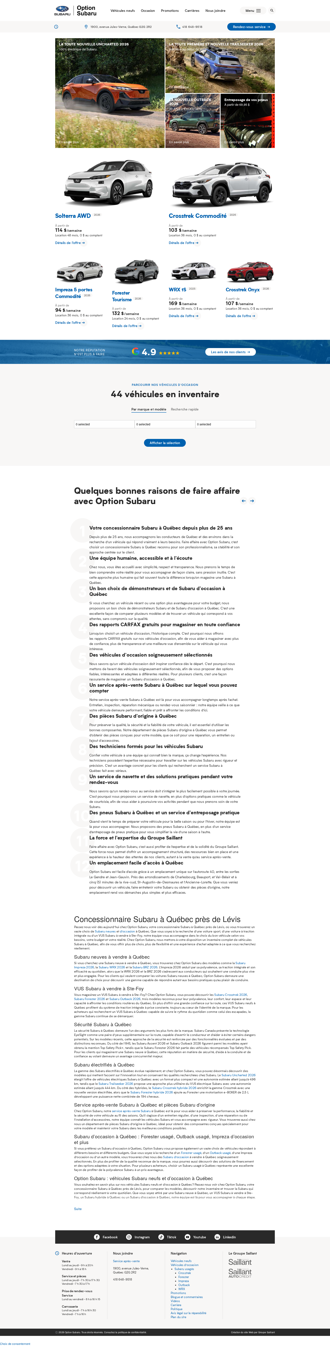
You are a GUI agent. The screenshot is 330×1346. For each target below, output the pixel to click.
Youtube (199, 1237)
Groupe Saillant (266, 1332)
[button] (156, 351)
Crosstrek (184, 1273)
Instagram (142, 1237)
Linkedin (229, 1237)
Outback (184, 1285)
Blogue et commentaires (187, 1297)
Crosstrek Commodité (198, 215)
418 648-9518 (192, 27)
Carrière (176, 1305)
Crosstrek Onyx (243, 289)
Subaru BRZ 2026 (145, 967)
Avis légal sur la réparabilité (188, 1313)
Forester (183, 1277)
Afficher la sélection (165, 442)
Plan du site (178, 1317)
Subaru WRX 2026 (112, 967)
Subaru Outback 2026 (125, 999)
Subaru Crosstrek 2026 (230, 995)
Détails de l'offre (68, 242)
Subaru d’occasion (176, 1157)
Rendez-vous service (250, 26)
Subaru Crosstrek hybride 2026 (174, 1088)
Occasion (148, 10)
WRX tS (177, 289)
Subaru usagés (184, 1269)
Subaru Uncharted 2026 (239, 1075)
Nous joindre (215, 10)
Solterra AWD (73, 215)
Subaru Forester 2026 (89, 999)
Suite (78, 1208)
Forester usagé (191, 1153)
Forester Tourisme (122, 296)
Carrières (192, 10)
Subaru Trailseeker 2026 (116, 1084)
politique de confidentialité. (132, 1332)
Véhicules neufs (123, 10)
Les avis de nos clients (229, 352)
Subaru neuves (105, 931)
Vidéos (175, 1301)
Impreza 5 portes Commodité (73, 292)
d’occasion (127, 931)
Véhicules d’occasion (185, 1265)
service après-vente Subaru (131, 1111)
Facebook (109, 1237)
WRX (181, 1289)
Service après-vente (126, 1261)
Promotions (170, 10)
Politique (176, 1309)
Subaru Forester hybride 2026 (151, 1092)
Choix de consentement (15, 1344)
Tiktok (171, 1237)
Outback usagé (220, 1153)
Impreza (183, 1281)
